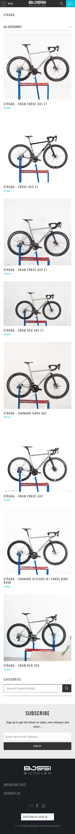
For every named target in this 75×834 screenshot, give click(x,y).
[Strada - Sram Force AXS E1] (37, 66)
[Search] (61, 3)
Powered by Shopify (49, 825)
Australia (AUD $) (35, 816)
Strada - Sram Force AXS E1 (25, 104)
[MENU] (1, 3)
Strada (9, 14)
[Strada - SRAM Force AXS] (37, 458)
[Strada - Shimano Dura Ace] (37, 375)
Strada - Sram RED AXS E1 (24, 330)
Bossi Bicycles (30, 825)
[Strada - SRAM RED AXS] (37, 627)
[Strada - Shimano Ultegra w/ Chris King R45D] (37, 541)
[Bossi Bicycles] (37, 3)
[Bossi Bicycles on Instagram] (43, 806)
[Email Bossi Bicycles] (31, 806)
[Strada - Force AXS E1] (37, 149)
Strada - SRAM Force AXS (23, 496)
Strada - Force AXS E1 (21, 186)
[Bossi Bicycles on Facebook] (37, 806)
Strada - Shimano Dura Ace (25, 413)
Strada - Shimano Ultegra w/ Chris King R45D (36, 581)
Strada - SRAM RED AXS (22, 665)
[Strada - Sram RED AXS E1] (37, 303)
